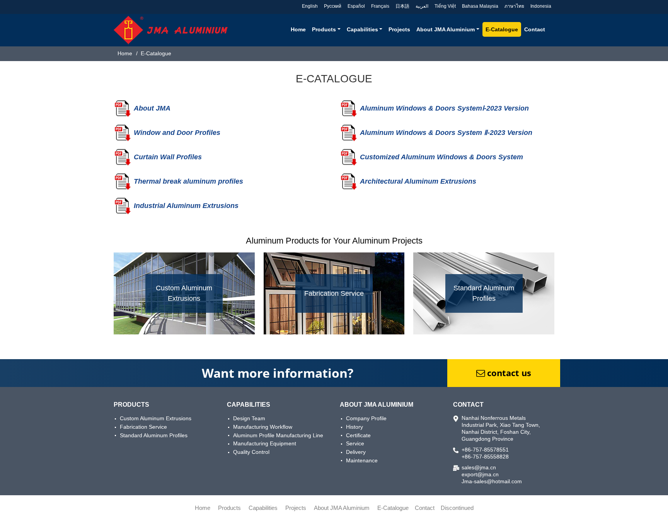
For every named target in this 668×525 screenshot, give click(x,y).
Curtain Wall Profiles (168, 157)
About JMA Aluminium (376, 404)
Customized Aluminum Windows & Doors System (441, 157)
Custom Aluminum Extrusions (155, 418)
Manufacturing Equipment (264, 443)
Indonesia (540, 6)
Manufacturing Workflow (262, 427)
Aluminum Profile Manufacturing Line (278, 435)
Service (355, 443)
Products (131, 404)
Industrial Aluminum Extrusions (186, 206)
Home (298, 29)
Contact (534, 29)
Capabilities (248, 404)
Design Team (249, 418)
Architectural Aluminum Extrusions (418, 181)
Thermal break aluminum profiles (188, 181)
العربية (422, 6)
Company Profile (366, 418)
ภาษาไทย (514, 6)
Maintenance (362, 460)
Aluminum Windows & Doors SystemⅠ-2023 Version (444, 108)
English (310, 6)
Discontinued (457, 508)
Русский (332, 6)
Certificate (358, 435)
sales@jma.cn (479, 467)
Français (380, 6)
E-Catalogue (502, 29)
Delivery (356, 452)
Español (356, 6)
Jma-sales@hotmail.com (492, 481)
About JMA (152, 108)
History (354, 427)
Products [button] (324, 29)
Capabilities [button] (362, 29)
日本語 (402, 6)
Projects (399, 29)
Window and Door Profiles (177, 132)
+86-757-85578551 (485, 450)
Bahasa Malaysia (480, 6)
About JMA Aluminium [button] (445, 29)
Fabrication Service (143, 427)
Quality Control (251, 452)
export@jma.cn (480, 474)
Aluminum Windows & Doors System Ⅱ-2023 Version (446, 132)
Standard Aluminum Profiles (153, 435)
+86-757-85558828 (485, 456)
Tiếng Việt (445, 6)
